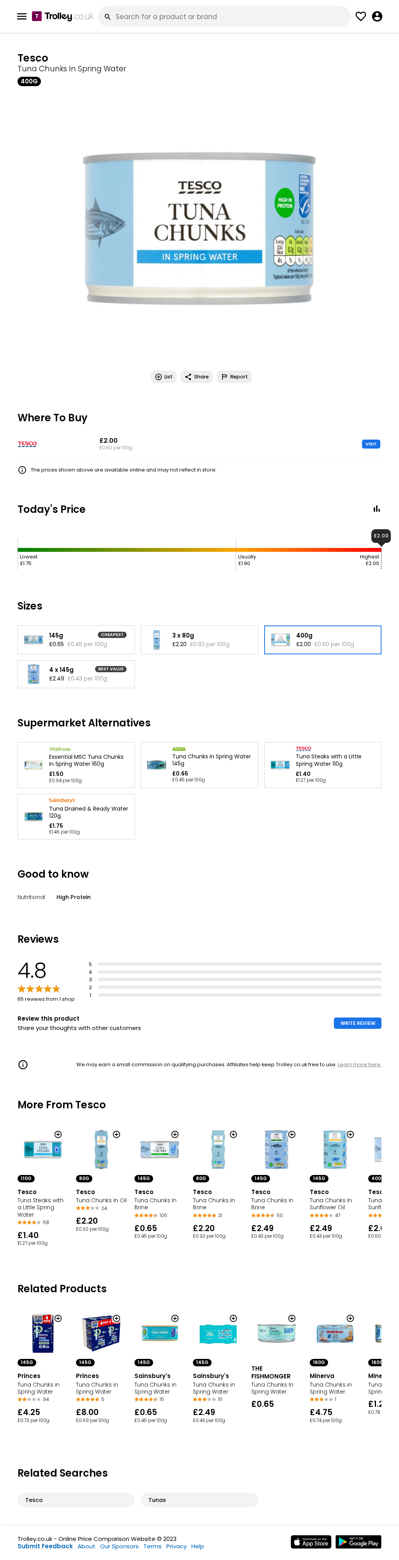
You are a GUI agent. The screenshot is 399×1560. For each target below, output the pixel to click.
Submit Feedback (45, 1546)
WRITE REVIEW (358, 1023)
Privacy (176, 1546)
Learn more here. (359, 1064)
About (86, 1546)
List (168, 376)
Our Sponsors (119, 1546)
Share (201, 376)
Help (197, 1546)
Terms (152, 1546)
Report (239, 376)
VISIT (371, 444)
